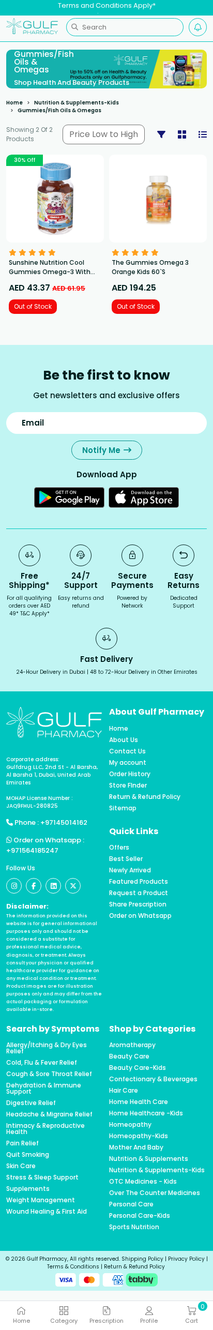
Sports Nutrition (134, 1227)
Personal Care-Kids (139, 1216)
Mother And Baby (136, 1147)
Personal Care (131, 1204)
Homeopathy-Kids (138, 1136)
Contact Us (127, 751)
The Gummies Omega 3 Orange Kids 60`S (150, 267)
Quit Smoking (27, 1155)
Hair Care (123, 1090)
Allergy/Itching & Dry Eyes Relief (46, 1048)
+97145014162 (63, 822)
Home (14, 103)
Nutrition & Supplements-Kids (76, 103)
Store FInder (128, 785)
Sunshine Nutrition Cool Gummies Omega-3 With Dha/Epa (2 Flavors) (49, 271)
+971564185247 (32, 850)
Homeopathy (130, 1125)
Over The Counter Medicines (154, 1193)
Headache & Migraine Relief (49, 1114)
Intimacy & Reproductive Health (45, 1129)
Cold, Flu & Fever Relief (41, 1063)
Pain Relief (22, 1143)
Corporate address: (32, 759)
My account (127, 763)
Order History (129, 774)
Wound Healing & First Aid (46, 1211)
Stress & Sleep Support (42, 1177)
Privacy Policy (186, 1259)
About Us (123, 740)
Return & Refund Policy (144, 797)
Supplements (28, 1189)
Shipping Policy (142, 1259)
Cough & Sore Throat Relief (49, 1074)
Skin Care (21, 1166)
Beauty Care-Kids (137, 1068)
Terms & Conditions (73, 1267)
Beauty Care (129, 1056)
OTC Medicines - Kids (143, 1181)
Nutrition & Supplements (148, 1159)
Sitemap (122, 808)
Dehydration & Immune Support (43, 1088)
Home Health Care (138, 1102)
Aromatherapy (132, 1045)
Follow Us (20, 868)
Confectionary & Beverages (153, 1079)
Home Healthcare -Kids (146, 1113)
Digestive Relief (31, 1103)
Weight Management (40, 1200)
